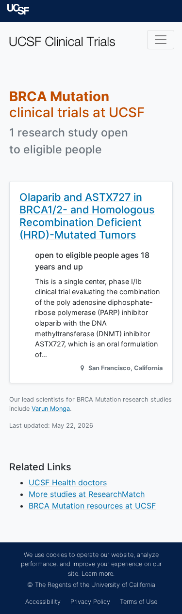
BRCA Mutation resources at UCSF (92, 505)
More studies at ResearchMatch (87, 494)
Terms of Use (138, 601)
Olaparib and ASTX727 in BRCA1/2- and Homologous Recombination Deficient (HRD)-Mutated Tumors (87, 215)
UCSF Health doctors (68, 482)
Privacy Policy (90, 601)
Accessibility (43, 601)
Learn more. (98, 573)
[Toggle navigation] (160, 39)
